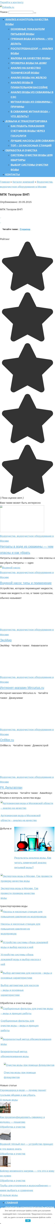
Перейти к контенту (11, 2)
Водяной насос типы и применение (26, 583)
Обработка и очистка (21, 150)
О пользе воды (9, 1099)
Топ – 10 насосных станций (31, 145)
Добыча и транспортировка (26, 121)
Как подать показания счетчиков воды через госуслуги (28, 131)
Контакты (12, 174)
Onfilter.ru (7, 740)
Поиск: (4, 12)
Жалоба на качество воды (30, 58)
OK (28, 1221)
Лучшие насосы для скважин (32, 140)
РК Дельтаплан (11, 787)
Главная (5, 181)
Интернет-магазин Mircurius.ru (22, 687)
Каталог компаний (23, 181)
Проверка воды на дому (29, 63)
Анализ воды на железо (29, 77)
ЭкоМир (6, 640)
